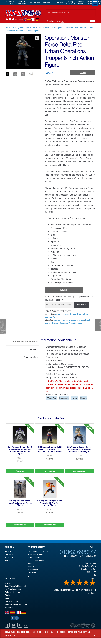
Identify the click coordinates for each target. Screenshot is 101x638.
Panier (8, 560)
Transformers (58, 2)
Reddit (83, 397)
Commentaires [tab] (31, 357)
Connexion (13, 19)
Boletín (31, 566)
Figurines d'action (24, 27)
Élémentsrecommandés (21, 2)
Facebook (64, 397)
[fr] (33, 19)
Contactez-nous (10, 19)
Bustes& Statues (89, 2)
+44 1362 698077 (70, 556)
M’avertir (81, 304)
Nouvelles (19, 19)
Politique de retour (12, 592)
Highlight (74, 314)
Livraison (8, 582)
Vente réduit (46, 2)
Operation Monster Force (71, 322)
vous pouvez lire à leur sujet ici (43, 631)
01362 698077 (78, 551)
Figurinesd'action (80, 2)
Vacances (9, 607)
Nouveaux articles (35, 554)
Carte (93, 578)
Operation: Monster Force (44, 27)
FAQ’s (7, 595)
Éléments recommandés (38, 551)
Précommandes (34, 2)
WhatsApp (51, 397)
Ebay (26, 625)
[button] (37, 38)
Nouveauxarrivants (10, 2)
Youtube (19, 625)
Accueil (6, 19)
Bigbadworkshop (76, 319)
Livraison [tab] (33, 349)
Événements (33, 569)
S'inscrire (9, 557)
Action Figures (62, 314)
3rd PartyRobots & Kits (70, 2)
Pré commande (20, 471)
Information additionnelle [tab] (25, 341)
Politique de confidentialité (16, 604)
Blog (30, 575)
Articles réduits (34, 557)
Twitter (74, 397)
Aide (7, 598)
